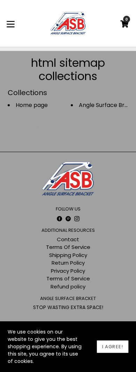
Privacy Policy (68, 270)
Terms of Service (68, 278)
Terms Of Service (68, 247)
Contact (68, 239)
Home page (32, 105)
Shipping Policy (68, 255)
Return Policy (68, 262)
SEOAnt (79, 125)
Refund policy (68, 286)
